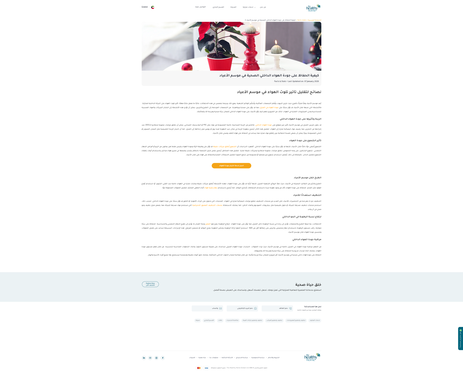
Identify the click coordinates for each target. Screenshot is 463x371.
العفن (208, 224)
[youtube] (150, 358)
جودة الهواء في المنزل (269, 108)
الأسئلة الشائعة (227, 358)
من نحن (263, 7)
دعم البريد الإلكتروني (245, 308)
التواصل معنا (200, 7)
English (145, 7)
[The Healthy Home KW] (313, 7)
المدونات (192, 358)
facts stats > (301, 20)
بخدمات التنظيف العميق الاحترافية (207, 205)
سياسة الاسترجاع (242, 358)
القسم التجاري (218, 7)
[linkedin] (144, 358)
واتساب (215, 308)
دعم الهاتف (283, 308)
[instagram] (156, 358)
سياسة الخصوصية (258, 358)
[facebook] (162, 358)
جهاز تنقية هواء (211, 188)
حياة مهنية (202, 358)
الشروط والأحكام (273, 358)
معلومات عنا (213, 358)
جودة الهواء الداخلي (263, 125)
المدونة (233, 7)
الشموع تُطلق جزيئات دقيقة (224, 147)
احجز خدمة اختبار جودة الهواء (231, 166)
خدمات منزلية (248, 7)
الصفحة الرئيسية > (313, 20)
